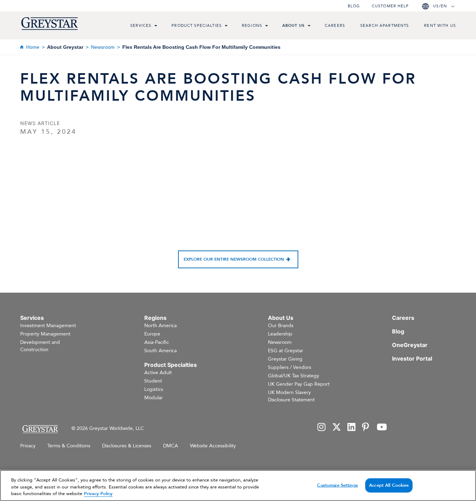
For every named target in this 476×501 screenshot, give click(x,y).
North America (160, 325)
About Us (293, 25)
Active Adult (158, 372)
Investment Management (48, 325)
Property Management (45, 334)
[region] (238, 485)
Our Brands (280, 325)
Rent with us (440, 25)
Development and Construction (40, 346)
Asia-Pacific (156, 342)
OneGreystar (410, 344)
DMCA (170, 445)
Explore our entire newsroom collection (234, 259)
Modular (153, 397)
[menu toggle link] (155, 26)
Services (140, 25)
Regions (252, 25)
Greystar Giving (285, 359)
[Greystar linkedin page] (351, 427)
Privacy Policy (98, 494)
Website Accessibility (213, 445)
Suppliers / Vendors (289, 367)
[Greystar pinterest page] (366, 427)
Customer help (390, 6)
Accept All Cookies (389, 485)
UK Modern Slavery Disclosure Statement (291, 396)
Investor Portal (412, 358)
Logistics (153, 389)
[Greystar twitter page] (336, 427)
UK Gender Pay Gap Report (299, 384)
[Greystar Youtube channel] (382, 427)
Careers (335, 25)
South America (160, 350)
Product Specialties (196, 25)
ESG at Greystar (285, 350)
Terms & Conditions (68, 445)
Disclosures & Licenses (126, 445)
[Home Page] (40, 429)
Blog (354, 6)
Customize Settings (337, 485)
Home (32, 47)
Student (153, 381)
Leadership (280, 334)
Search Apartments (384, 25)
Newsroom (103, 47)
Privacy (28, 445)
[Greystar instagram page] (321, 427)
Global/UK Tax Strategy (293, 375)
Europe (152, 334)
